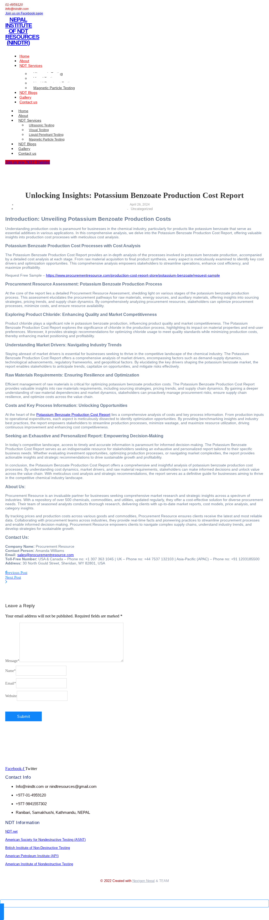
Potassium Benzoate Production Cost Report (73, 414)
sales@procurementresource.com (45, 555)
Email (10, 683)
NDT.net (11, 831)
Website (11, 696)
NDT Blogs (28, 92)
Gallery (25, 97)
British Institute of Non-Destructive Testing (37, 848)
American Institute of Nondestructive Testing (39, 864)
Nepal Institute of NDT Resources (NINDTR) (22, 31)
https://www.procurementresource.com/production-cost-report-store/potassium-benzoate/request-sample (133, 275)
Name (10, 671)
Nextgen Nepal (143, 881)
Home (24, 56)
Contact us (28, 102)
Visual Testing (39, 130)
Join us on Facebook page (24, 13)
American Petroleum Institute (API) (32, 856)
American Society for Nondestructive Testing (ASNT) (45, 840)
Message (12, 661)
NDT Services (30, 65)
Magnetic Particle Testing (54, 88)
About (24, 61)
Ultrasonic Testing (41, 125)
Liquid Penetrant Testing (46, 135)
